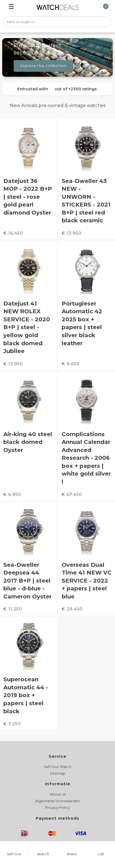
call (101, 854)
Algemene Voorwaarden (57, 801)
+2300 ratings (82, 88)
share (72, 854)
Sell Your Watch (57, 767)
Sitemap (57, 773)
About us (58, 794)
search (43, 854)
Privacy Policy (57, 808)
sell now (14, 854)
